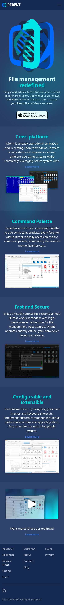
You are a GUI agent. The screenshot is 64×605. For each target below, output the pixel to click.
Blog (26, 567)
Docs (5, 577)
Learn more (32, 166)
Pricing (6, 571)
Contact (28, 561)
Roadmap (8, 554)
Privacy (49, 554)
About (27, 554)
